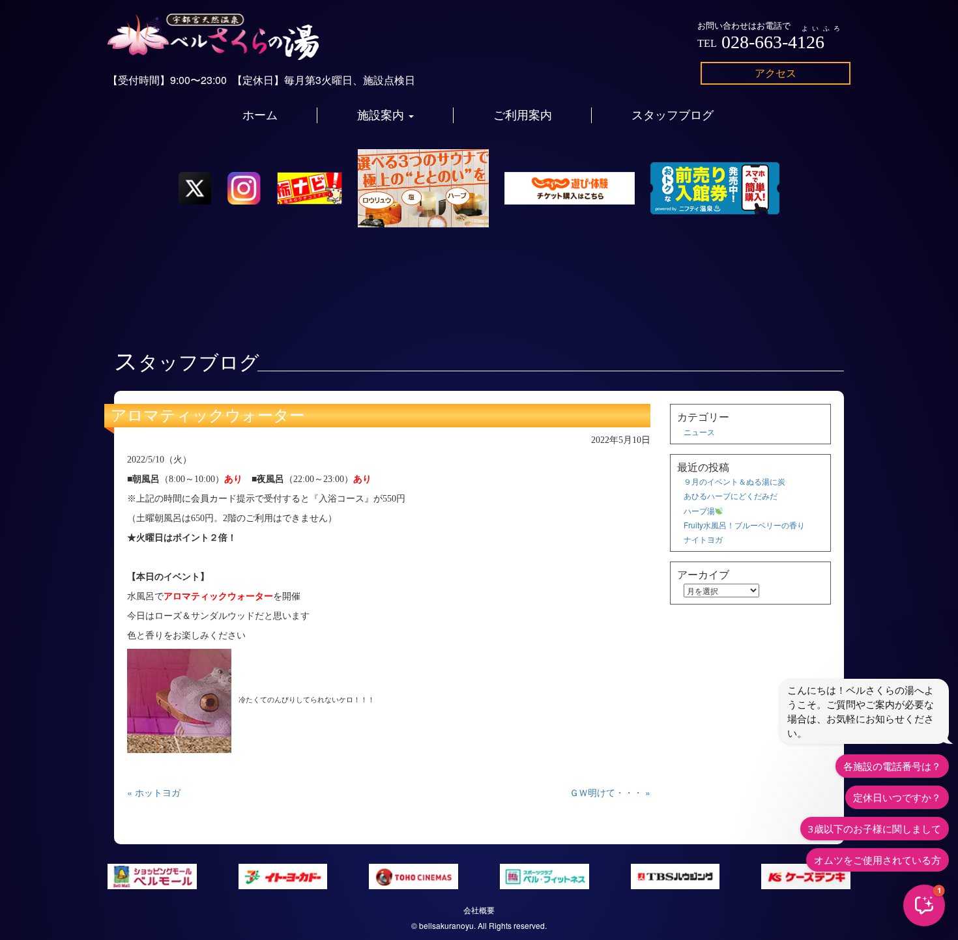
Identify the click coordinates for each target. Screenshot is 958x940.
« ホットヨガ (154, 792)
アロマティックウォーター (208, 415)
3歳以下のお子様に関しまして (874, 828)
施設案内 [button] (382, 115)
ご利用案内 (522, 115)
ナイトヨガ (703, 539)
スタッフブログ (672, 115)
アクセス (775, 72)
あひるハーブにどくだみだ (730, 495)
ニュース (699, 431)
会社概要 (479, 909)
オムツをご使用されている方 (877, 859)
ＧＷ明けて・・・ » (610, 792)
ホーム (260, 115)
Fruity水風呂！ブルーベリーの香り (744, 524)
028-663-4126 (772, 42)
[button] (924, 905)
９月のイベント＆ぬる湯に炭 (734, 481)
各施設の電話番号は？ (892, 766)
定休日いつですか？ (897, 797)
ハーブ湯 (699, 510)
